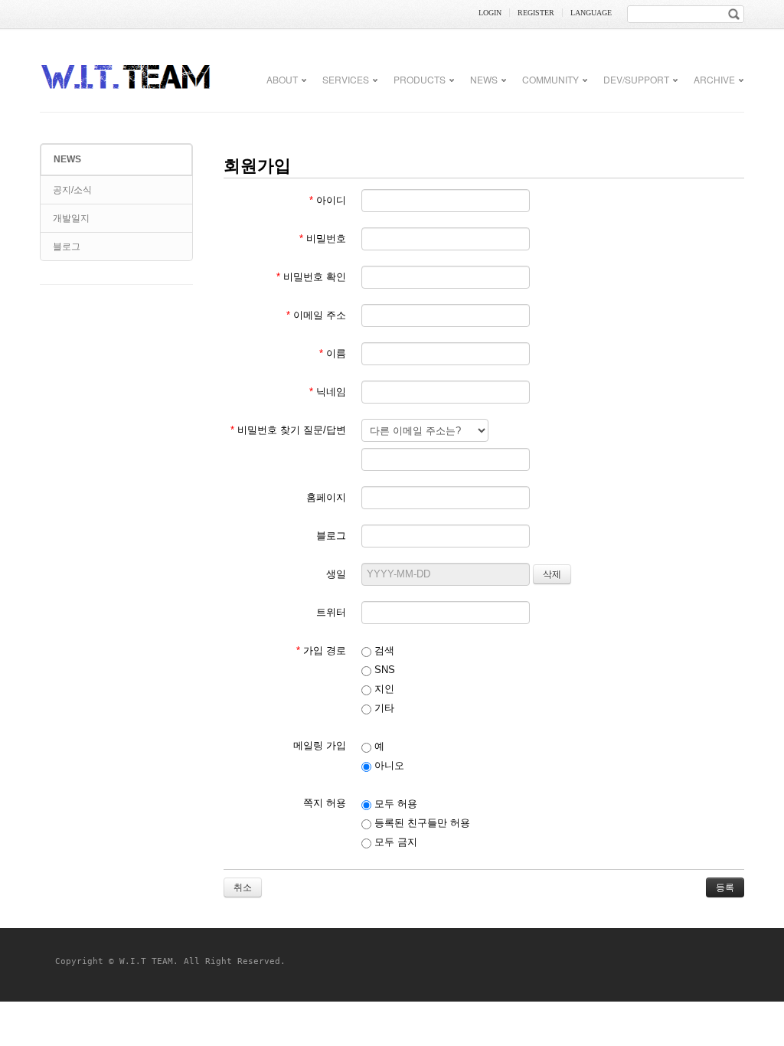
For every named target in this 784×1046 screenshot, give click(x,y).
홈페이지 (326, 497)
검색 (382, 650)
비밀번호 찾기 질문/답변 (288, 430)
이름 (332, 353)
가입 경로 (321, 650)
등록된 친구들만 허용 (420, 823)
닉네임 (327, 391)
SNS (383, 669)
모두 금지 (394, 842)
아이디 (327, 200)
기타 (382, 708)
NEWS (484, 79)
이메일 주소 (316, 315)
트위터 (331, 612)
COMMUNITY (550, 79)
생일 (336, 574)
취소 (243, 887)
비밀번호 (322, 238)
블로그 (66, 246)
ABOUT (282, 79)
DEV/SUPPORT (636, 79)
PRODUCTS (420, 79)
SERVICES (345, 79)
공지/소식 (72, 190)
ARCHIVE (714, 79)
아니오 (387, 765)
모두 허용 (394, 803)
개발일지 (71, 218)
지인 (382, 689)
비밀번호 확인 (311, 277)
